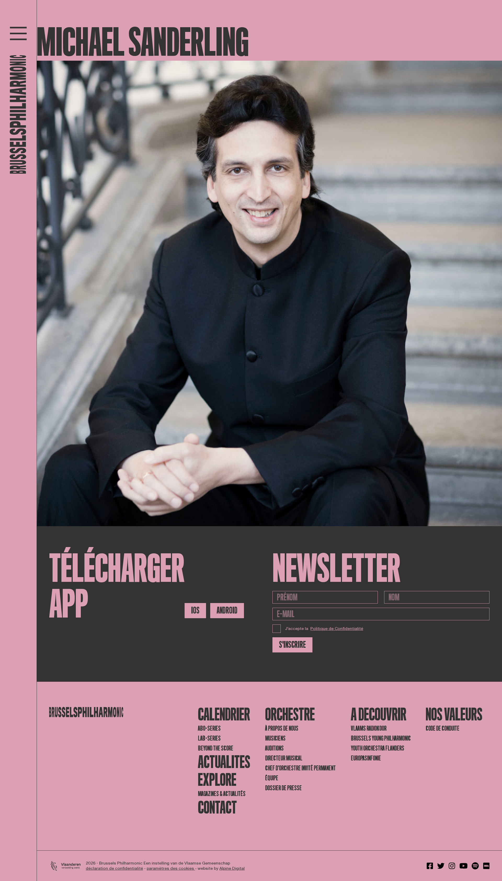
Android (227, 610)
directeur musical (284, 758)
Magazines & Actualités (222, 794)
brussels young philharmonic (381, 738)
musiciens (275, 738)
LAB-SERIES (209, 738)
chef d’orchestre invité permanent (300, 768)
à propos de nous (281, 728)
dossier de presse (283, 788)
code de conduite (442, 728)
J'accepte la (324, 629)
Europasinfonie (366, 758)
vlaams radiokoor (368, 728)
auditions (274, 748)
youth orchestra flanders (377, 748)
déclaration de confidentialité (114, 868)
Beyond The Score (215, 748)
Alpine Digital (232, 868)
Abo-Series (209, 728)
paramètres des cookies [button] (171, 868)
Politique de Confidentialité (336, 628)
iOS (195, 610)
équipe (271, 778)
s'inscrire (292, 645)
